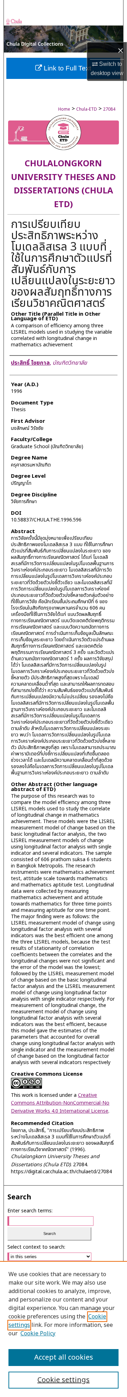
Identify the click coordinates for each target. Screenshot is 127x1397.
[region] (63, 1329)
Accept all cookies (63, 1357)
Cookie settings (63, 1380)
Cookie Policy (37, 1333)
